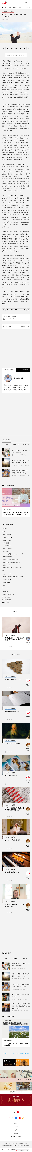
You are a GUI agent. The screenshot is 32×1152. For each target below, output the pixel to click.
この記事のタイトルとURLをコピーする (16, 55)
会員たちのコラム (24, 1010)
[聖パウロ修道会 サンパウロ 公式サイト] (4, 2)
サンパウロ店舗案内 (8, 594)
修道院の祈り (23, 455)
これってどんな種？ (10, 319)
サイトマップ (5, 602)
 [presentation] (29, 615)
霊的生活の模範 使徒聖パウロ (11, 559)
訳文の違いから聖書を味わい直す (12, 567)
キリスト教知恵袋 (7, 548)
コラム (3, 531)
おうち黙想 (6, 543)
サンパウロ (5, 588)
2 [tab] (16, 505)
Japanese (20, 1150)
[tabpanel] (16, 502)
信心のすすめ (6, 565)
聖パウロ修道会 (6, 597)
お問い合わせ (27, 1145)
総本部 (15, 1145)
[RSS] (23, 1118)
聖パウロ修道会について (21, 1143)
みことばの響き (7, 534)
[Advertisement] (16, 348)
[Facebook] (16, 1118)
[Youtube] (20, 1118)
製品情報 (5, 591)
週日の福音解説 (7, 545)
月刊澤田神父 (6, 582)
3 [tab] (17, 505)
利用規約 (20, 1145)
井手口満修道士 (12, 316)
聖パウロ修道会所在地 (7, 1145)
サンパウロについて (9, 1143)
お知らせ (4, 528)
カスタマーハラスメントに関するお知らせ (16, 1053)
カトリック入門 (7, 574)
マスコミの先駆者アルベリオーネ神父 (13, 554)
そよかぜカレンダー (24, 475)
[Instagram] (9, 1118)
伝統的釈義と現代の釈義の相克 (11, 562)
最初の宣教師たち (7, 556)
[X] (12, 1118)
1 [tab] (14, 505)
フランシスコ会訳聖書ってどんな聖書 (13, 577)
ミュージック (6, 585)
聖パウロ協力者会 (6, 600)
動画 (3, 570)
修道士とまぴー (7, 579)
